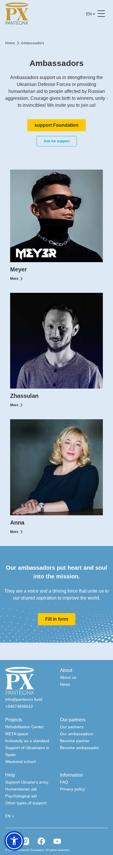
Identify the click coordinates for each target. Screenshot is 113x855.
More (14, 279)
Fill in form (56, 619)
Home (10, 43)
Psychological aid (21, 796)
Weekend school (20, 761)
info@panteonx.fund (23, 699)
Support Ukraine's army (26, 782)
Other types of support (25, 803)
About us (68, 677)
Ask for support (57, 141)
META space (16, 733)
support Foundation (56, 125)
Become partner (75, 740)
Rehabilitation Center (24, 727)
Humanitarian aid (21, 789)
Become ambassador (79, 747)
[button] (14, 840)
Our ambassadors (76, 733)
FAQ (64, 782)
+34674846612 (19, 706)
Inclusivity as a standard (27, 740)
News (65, 684)
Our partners (71, 727)
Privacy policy (72, 789)
